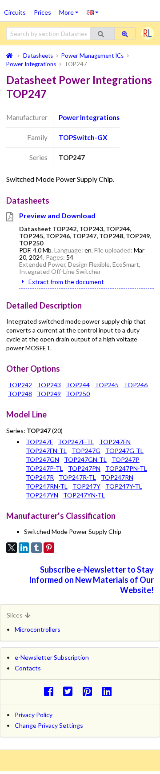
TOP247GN (42, 459)
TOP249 (49, 393)
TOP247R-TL (77, 477)
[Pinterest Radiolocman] (90, 691)
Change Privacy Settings (49, 725)
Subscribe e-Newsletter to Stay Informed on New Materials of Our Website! (91, 580)
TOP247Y (86, 486)
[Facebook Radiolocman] (51, 691)
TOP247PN (84, 468)
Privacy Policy (33, 714)
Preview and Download (57, 215)
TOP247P (126, 459)
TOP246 (136, 385)
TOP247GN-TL (85, 459)
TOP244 (78, 385)
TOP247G (86, 450)
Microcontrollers (37, 629)
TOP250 (78, 393)
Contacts (28, 668)
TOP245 (107, 385)
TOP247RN (117, 477)
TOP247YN (42, 495)
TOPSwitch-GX (83, 137)
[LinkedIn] (24, 547)
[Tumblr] (36, 547)
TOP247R (40, 477)
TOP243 (49, 385)
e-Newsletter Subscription (52, 657)
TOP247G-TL (124, 450)
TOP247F (39, 441)
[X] (11, 547)
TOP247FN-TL (46, 450)
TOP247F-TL (76, 441)
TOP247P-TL (44, 468)
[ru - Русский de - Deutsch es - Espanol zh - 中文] (93, 12)
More (71, 9)
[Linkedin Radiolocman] (109, 691)
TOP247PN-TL (126, 468)
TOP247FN (115, 441)
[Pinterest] (49, 547)
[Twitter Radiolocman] (70, 691)
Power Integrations (89, 117)
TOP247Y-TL (123, 486)
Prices (42, 12)
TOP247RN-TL (47, 486)
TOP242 (20, 385)
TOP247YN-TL (84, 495)
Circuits (15, 12)
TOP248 (20, 393)
